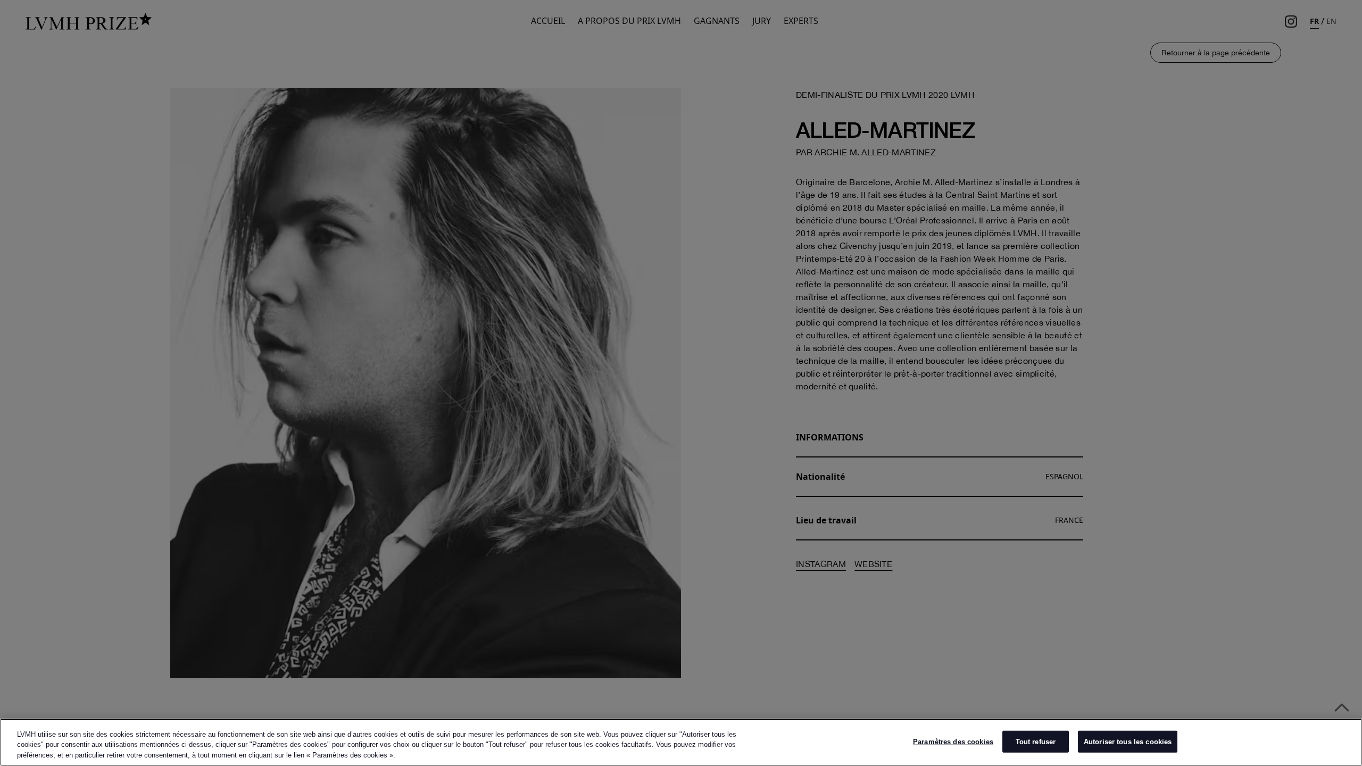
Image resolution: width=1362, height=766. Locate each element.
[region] (681, 742)
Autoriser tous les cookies (1128, 741)
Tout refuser (1036, 741)
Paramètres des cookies (953, 741)
